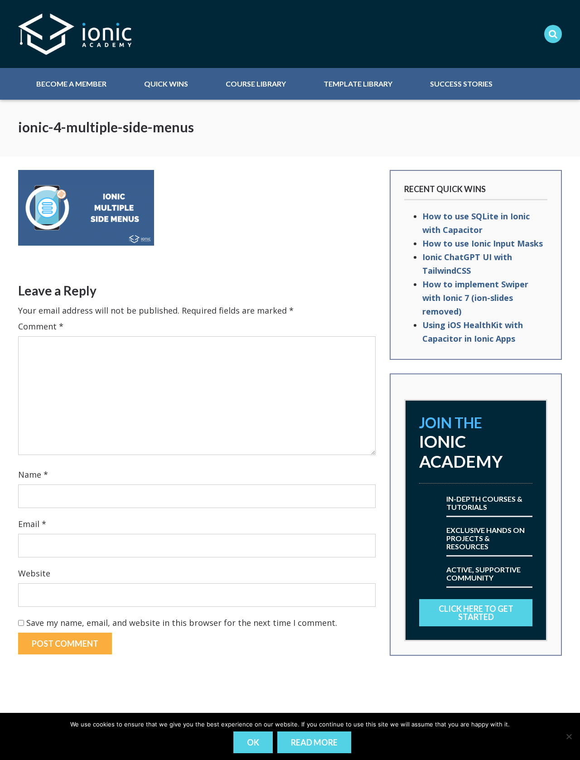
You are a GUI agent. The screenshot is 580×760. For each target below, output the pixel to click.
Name (33, 474)
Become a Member (71, 83)
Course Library (256, 83)
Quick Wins (166, 83)
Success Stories (461, 83)
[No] (568, 736)
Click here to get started (476, 613)
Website (34, 573)
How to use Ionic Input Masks (482, 243)
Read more (314, 742)
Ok (253, 742)
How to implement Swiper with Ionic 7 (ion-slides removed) (475, 298)
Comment (40, 326)
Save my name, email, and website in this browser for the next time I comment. (181, 622)
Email (32, 523)
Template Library (358, 83)
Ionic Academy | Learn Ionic (74, 34)
